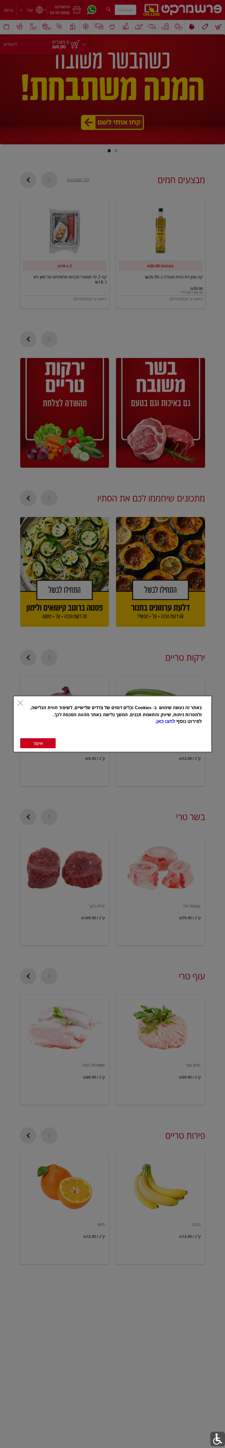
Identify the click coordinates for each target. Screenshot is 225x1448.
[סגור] (20, 703)
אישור (38, 743)
